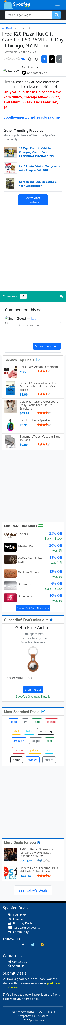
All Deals (7, 28)
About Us (18, 966)
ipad (37, 722)
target (36, 741)
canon (19, 750)
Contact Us (19, 962)
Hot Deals (19, 915)
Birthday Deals (22, 923)
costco (49, 760)
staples (32, 760)
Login (35, 318)
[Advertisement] (33, 254)
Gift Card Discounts (21, 525)
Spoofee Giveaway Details (33, 696)
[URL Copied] (59, 59)
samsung (46, 731)
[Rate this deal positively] (29, 59)
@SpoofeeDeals (37, 73)
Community (20, 932)
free (50, 741)
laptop (51, 722)
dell (16, 731)
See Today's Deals (33, 890)
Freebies (18, 919)
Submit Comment (47, 346)
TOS (39, 1011)
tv (25, 722)
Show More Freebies (33, 200)
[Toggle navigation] (57, 4)
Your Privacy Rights (22, 1011)
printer (35, 750)
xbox (13, 722)
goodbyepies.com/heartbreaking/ (32, 117)
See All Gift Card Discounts (33, 608)
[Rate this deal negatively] (36, 59)
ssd (49, 750)
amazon (18, 741)
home (16, 760)
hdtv (29, 731)
